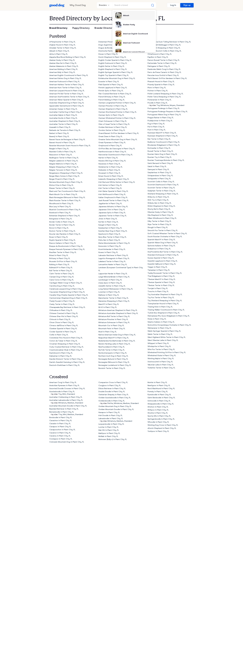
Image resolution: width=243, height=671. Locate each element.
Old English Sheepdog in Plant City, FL (164, 48)
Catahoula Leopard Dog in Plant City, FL (66, 289)
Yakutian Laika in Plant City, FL (161, 365)
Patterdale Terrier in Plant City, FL (162, 63)
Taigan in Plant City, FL (157, 267)
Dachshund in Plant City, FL (61, 353)
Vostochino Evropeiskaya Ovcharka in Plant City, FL (169, 325)
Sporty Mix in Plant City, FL (159, 416)
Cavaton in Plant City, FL (60, 433)
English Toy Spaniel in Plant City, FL (113, 75)
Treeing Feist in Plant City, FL (160, 307)
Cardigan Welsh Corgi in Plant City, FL (65, 283)
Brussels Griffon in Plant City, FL (63, 261)
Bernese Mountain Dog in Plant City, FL (66, 182)
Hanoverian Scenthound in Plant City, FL (115, 155)
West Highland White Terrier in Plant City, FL (167, 337)
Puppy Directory (80, 28)
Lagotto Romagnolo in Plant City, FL (113, 258)
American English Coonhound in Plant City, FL (68, 75)
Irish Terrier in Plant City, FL (110, 188)
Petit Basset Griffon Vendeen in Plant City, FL (167, 78)
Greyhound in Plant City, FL (110, 145)
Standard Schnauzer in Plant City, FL (163, 255)
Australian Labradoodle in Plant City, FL (66, 400)
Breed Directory (58, 28)
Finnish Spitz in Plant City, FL (110, 91)
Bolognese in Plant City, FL (60, 219)
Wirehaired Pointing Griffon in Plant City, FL (167, 352)
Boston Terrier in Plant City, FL (62, 231)
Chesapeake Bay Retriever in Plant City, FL (67, 307)
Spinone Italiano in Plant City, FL (161, 246)
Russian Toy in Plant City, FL (160, 157)
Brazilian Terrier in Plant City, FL (62, 252)
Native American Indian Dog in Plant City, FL (117, 335)
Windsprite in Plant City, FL (159, 346)
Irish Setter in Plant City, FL (110, 185)
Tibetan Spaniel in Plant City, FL (161, 282)
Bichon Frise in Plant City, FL (61, 185)
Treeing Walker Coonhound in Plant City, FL (166, 310)
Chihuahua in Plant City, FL (60, 310)
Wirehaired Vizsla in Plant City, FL (162, 355)
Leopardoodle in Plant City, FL (111, 424)
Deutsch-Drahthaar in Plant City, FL (64, 365)
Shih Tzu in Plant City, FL (158, 200)
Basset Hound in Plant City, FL (62, 142)
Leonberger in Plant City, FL (110, 280)
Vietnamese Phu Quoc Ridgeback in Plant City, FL (169, 316)
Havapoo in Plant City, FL (109, 412)
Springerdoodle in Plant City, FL (161, 419)
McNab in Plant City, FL (108, 436)
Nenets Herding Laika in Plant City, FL (114, 344)
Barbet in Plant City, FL (59, 133)
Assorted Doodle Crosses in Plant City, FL (67, 388)
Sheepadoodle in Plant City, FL (161, 404)
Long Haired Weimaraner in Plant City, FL (115, 289)
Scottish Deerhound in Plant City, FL (163, 185)
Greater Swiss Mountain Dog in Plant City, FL (117, 139)
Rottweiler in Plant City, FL (159, 148)
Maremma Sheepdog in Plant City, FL (114, 301)
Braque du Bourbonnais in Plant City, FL (66, 246)
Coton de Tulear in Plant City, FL (63, 341)
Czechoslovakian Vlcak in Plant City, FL (65, 350)
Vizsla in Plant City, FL (157, 319)
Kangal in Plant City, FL (108, 225)
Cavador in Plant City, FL (60, 423)
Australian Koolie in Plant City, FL (63, 118)
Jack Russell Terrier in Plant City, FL (113, 200)
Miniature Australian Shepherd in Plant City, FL (118, 313)
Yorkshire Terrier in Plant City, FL (161, 368)
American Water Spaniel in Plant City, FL (66, 100)
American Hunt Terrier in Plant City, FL (65, 88)
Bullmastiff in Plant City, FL (61, 267)
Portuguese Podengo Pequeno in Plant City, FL (168, 111)
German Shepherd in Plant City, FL (113, 109)
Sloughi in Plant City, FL (158, 227)
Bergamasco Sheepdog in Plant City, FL (66, 173)
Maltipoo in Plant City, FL (109, 433)
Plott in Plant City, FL (157, 88)
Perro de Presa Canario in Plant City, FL (164, 72)
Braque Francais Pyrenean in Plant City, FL (67, 249)
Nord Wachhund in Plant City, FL (161, 388)
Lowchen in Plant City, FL (109, 292)
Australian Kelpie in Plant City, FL (63, 115)
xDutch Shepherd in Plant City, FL (162, 428)
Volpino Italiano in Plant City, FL (161, 322)
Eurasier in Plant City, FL (108, 81)
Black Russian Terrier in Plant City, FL (65, 200)
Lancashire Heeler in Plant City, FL (112, 264)
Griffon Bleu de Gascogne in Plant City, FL (116, 149)
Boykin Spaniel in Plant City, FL (62, 240)
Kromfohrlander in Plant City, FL (111, 249)
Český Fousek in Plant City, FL (62, 301)
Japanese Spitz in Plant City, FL (112, 213)
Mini (64, 394)
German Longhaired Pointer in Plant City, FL (117, 103)
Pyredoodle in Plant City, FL (159, 395)
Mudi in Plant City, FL (107, 332)
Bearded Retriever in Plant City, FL (63, 409)
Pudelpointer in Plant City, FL (160, 121)
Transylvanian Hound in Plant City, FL (163, 304)
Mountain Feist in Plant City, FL (111, 328)
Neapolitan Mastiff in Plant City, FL (113, 338)
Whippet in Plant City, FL (158, 343)
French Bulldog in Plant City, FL (111, 100)
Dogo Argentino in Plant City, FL (112, 45)
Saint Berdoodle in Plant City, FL (161, 398)
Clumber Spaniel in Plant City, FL (63, 328)
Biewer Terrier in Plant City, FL (62, 188)
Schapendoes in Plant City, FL (160, 175)
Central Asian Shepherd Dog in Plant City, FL (68, 298)
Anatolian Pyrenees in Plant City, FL (64, 385)
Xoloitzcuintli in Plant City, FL (160, 362)
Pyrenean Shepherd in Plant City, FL (163, 136)
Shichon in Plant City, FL (158, 407)
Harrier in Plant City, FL (108, 158)
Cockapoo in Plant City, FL (60, 439)
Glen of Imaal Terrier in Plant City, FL (114, 124)
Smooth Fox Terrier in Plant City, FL (163, 230)
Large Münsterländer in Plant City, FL (114, 277)
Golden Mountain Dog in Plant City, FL (114, 406)
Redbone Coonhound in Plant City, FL (164, 142)
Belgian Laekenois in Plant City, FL (63, 161)
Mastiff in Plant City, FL (108, 304)
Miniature (165, 105)
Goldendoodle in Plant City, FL (111, 401)
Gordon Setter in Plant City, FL (111, 130)
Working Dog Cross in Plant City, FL (163, 425)
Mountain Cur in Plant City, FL (111, 325)
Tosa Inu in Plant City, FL (158, 291)
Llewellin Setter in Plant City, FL (111, 286)
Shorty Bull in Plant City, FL (159, 209)
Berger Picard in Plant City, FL (62, 179)
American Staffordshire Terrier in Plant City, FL (69, 97)
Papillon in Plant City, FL (158, 57)
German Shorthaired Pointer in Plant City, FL (117, 112)
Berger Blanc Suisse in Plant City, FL (64, 176)
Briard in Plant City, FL (58, 255)
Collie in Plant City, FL (58, 335)
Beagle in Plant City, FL (59, 149)
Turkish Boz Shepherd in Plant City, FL (164, 313)
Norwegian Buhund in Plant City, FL (113, 359)
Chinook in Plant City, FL (59, 319)
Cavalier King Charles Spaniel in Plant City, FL (68, 295)
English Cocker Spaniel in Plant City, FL (115, 60)
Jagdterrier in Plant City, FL (110, 203)
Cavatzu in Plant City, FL (59, 436)
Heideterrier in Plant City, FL (110, 167)
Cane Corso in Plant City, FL (61, 280)
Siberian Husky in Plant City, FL (161, 212)
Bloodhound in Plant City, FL (61, 203)
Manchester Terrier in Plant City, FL (113, 298)
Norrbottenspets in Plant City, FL (112, 353)
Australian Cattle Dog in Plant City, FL (65, 112)
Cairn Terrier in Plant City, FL (61, 274)
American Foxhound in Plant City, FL (64, 81)
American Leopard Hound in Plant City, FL (66, 91)
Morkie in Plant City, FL (157, 382)
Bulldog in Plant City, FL (59, 264)
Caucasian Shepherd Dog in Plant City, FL (67, 292)
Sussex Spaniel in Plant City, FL (161, 258)
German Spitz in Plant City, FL (111, 115)
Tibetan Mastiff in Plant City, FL (161, 279)
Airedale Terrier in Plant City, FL (62, 48)
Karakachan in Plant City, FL (110, 228)
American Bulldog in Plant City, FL (63, 69)
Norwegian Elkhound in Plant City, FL (113, 362)
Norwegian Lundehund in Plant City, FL (114, 365)
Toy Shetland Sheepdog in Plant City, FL (165, 301)
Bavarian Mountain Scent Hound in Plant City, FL (69, 145)
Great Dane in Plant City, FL (110, 136)
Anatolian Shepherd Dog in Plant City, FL (66, 103)
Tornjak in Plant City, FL (158, 288)
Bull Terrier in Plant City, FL (60, 271)
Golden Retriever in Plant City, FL (112, 127)
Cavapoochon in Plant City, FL (62, 430)
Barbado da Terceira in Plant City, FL (64, 130)
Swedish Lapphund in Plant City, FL (162, 261)
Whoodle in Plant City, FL (158, 422)
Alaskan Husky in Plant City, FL (62, 60)
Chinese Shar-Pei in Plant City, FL (63, 316)
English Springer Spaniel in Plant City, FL (115, 72)
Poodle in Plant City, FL (157, 103)
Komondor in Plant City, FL (109, 246)
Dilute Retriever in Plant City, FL (112, 388)
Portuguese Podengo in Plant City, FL (164, 108)
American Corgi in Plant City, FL (62, 382)
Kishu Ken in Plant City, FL (109, 240)
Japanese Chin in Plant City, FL (111, 210)
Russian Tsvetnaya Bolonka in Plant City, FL (166, 160)
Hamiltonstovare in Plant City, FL (112, 152)
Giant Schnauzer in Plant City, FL (112, 121)
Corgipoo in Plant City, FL (109, 385)
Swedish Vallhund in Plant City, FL (162, 264)
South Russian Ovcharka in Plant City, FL (165, 236)
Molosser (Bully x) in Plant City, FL (112, 439)
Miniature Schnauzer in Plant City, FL (114, 322)
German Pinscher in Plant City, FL (112, 106)
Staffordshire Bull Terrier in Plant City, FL (165, 252)
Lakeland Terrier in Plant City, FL (112, 261)
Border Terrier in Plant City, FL (62, 225)
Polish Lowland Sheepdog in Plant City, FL (165, 94)
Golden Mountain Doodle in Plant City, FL (116, 409)
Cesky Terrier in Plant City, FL (62, 304)
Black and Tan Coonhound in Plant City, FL (67, 191)
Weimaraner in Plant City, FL (159, 328)
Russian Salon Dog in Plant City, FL (162, 154)
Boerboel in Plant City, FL (60, 213)
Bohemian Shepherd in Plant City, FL (64, 216)
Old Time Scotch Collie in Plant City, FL (164, 51)
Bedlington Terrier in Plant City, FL (64, 158)
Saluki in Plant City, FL (157, 166)
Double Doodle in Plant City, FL (111, 391)
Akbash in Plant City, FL (59, 51)
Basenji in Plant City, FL (59, 136)
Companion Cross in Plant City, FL (113, 382)
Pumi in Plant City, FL (157, 130)
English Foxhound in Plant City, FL (112, 63)
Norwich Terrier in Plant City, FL (111, 368)
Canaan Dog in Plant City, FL (61, 277)
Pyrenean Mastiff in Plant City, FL (162, 133)
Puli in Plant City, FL (156, 127)
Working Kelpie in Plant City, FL (161, 358)
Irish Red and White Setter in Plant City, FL (116, 182)
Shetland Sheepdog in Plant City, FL (163, 194)
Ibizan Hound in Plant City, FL (110, 176)
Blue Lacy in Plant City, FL (60, 206)
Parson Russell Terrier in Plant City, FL (164, 60)
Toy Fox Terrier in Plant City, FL (161, 297)
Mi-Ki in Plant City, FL (107, 307)
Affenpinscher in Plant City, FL (62, 42)
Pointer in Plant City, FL (158, 91)
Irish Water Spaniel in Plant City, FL (113, 191)
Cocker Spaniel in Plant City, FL (62, 332)
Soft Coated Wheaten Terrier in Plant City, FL (167, 233)
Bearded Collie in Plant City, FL (62, 152)
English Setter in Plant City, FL (111, 66)
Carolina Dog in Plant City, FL (62, 286)
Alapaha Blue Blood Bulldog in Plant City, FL (67, 57)
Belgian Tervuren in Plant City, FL (63, 170)
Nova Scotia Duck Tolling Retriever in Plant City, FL (169, 42)
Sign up (186, 5)
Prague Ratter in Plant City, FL (161, 118)
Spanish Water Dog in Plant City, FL (163, 243)
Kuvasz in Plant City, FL (108, 252)
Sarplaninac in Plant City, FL (159, 172)
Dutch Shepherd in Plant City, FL (112, 57)
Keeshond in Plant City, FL (109, 234)
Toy (158, 105)
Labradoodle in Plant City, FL (110, 418)
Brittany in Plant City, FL (59, 258)
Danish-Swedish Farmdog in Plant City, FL (67, 362)
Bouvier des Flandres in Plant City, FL (64, 234)
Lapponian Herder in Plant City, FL (112, 274)
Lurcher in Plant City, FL (108, 427)
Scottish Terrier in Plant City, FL (161, 188)
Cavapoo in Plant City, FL (60, 427)
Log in (173, 5)
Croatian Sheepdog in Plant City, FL (64, 344)
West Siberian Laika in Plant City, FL (163, 340)
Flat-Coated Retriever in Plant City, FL (114, 94)
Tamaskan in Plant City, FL (159, 270)
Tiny (60, 414)
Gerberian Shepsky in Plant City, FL (113, 395)
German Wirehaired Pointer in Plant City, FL (117, 118)
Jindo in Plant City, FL (107, 219)
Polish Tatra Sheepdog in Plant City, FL (164, 97)
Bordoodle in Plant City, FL (60, 417)
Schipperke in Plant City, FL (159, 179)
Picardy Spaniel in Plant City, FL (161, 85)
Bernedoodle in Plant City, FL (61, 412)
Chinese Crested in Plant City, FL (63, 313)
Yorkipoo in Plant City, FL (158, 431)
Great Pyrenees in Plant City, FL (112, 142)
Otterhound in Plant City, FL (160, 54)
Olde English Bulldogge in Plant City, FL (164, 45)
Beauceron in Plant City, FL (60, 155)
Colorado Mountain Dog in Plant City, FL (66, 442)
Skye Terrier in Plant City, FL (159, 224)
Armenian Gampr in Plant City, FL (63, 109)
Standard (180, 105)
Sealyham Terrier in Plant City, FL (161, 191)
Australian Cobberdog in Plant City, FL (65, 397)
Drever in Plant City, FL (108, 54)
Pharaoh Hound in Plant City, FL (161, 81)
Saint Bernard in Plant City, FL (160, 163)
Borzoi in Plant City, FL (59, 228)
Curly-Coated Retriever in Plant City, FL (66, 347)
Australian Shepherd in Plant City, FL (64, 121)
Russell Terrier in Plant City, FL (160, 151)
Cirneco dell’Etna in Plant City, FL (63, 325)
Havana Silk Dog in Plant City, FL (112, 161)
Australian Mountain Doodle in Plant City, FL (68, 406)
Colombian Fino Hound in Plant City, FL (66, 338)
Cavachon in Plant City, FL (60, 420)
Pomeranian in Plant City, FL (159, 100)
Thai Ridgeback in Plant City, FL (161, 276)
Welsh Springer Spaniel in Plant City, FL (164, 331)
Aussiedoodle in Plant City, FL (62, 391)
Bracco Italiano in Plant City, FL (62, 243)
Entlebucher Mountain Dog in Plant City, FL (116, 78)
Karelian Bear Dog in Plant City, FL (112, 231)
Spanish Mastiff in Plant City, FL (161, 240)
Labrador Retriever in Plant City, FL (113, 255)
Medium (70, 403)
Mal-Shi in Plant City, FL (108, 430)
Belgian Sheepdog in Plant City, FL (64, 167)
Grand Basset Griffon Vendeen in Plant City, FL (118, 133)
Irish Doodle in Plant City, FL (110, 415)
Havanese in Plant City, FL (109, 164)
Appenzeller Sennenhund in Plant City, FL (66, 106)
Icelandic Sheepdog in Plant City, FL (113, 179)
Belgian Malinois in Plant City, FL (63, 164)
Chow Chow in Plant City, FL (61, 322)
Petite (110, 403)
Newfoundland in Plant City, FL (111, 347)
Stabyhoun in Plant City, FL (159, 249)
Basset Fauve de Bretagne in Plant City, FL (67, 139)
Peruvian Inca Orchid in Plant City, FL (163, 75)
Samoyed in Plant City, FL (158, 169)
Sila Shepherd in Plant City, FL (160, 215)
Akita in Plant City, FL (58, 54)
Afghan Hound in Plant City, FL (62, 45)
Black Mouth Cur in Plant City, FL (63, 194)
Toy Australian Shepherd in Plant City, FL (165, 294)
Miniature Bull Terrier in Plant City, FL (114, 316)
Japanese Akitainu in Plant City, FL (113, 206)
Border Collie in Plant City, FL (61, 222)
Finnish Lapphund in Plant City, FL (112, 88)
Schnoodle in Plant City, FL (159, 401)
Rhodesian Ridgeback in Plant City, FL (164, 145)
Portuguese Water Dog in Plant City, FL (164, 114)
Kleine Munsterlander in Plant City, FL (114, 243)
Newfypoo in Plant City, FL (159, 385)
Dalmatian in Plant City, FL (60, 356)
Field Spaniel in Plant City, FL (110, 85)
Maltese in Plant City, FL (108, 295)
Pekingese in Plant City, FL (159, 66)
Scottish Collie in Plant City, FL (161, 182)
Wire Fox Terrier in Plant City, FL (161, 349)
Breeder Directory (104, 28)
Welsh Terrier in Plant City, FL (160, 334)
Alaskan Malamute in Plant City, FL (63, 66)
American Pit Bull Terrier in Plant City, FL (66, 94)
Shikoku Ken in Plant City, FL (159, 203)
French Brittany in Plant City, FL (111, 97)
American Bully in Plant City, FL (62, 72)
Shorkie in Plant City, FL (158, 413)
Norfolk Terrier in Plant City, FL (111, 350)
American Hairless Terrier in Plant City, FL (66, 85)
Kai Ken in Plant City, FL (108, 222)
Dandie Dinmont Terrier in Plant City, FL (66, 359)
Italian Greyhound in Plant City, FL (113, 197)
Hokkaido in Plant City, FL (109, 170)
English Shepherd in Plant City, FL (112, 69)
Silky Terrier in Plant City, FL (159, 221)
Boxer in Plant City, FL (58, 237)
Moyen (172, 105)
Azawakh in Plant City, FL (60, 127)
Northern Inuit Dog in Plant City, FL (113, 356)
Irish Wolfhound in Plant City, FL (112, 194)
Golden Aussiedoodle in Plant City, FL (114, 398)
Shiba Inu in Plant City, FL (158, 197)
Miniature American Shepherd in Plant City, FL (117, 310)
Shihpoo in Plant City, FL (158, 410)
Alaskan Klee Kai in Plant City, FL (63, 63)
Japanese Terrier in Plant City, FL (112, 216)
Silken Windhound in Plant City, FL (162, 218)
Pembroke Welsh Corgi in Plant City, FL (164, 69)
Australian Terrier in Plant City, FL (63, 124)
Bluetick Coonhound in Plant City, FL (65, 210)
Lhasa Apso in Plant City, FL (110, 283)
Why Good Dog (78, 5)
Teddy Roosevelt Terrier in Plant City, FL (165, 273)
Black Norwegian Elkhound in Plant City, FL (67, 197)
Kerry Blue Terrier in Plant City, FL (112, 237)
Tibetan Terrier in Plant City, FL (161, 285)
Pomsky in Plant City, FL (158, 391)
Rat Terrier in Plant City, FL (159, 139)
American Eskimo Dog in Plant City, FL (65, 78)
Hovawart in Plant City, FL (109, 173)
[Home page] (57, 5)
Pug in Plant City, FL (156, 124)
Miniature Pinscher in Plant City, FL (113, 319)
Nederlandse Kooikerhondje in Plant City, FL (116, 341)
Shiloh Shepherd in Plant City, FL (161, 206)
